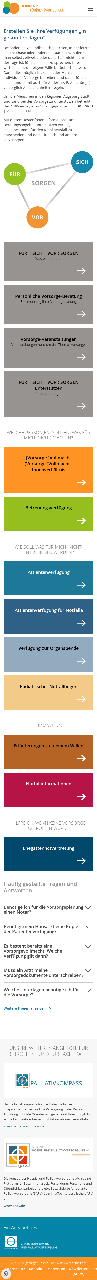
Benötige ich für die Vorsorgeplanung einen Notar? (43, 909)
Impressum (55, 1268)
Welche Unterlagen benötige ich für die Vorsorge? (41, 992)
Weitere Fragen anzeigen (25, 1008)
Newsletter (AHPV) (78, 1271)
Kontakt (36, 1268)
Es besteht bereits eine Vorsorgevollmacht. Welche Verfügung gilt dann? (33, 951)
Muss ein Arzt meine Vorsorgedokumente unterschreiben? (43, 972)
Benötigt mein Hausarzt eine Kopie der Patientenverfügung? (41, 928)
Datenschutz (14, 1268)
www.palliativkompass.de (24, 1126)
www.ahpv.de (14, 1205)
